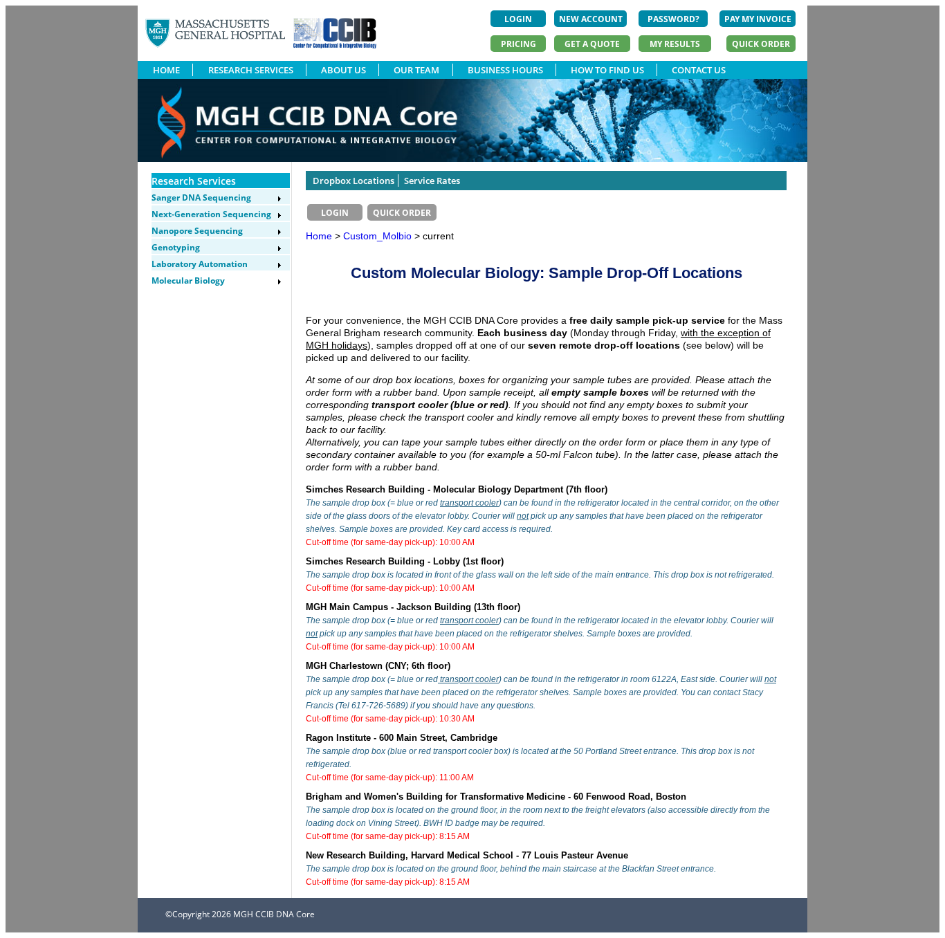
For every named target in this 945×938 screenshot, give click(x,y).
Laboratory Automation (200, 264)
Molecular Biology (188, 280)
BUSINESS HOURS (505, 70)
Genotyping (176, 247)
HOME (166, 70)
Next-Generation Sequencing (211, 214)
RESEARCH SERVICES (250, 70)
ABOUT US (343, 70)
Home (319, 235)
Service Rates (432, 180)
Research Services (194, 180)
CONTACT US (699, 70)
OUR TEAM (416, 70)
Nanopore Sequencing (197, 231)
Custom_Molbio (378, 235)
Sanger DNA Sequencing (201, 197)
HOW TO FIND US (607, 70)
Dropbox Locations (353, 180)
